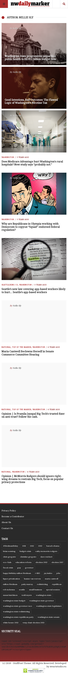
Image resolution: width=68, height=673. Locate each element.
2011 (24, 546)
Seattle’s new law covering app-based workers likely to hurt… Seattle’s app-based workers (33, 290)
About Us (6, 522)
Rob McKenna (9, 589)
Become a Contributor (13, 516)
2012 (32, 546)
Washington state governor (41, 600)
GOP (19, 567)
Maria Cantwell (51, 579)
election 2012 (41, 562)
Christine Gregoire (28, 557)
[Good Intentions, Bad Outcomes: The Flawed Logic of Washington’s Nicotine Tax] (34, 88)
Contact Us (7, 528)
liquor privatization (11, 579)
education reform (23, 562)
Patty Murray (27, 584)
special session (53, 589)
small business (35, 589)
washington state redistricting (16, 611)
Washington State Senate (49, 617)
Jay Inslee (48, 573)
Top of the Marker (21, 347)
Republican (57, 584)
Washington (8, 157)
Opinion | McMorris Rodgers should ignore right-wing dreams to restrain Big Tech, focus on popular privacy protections (33, 479)
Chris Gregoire (9, 557)
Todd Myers (27, 595)
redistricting (42, 584)
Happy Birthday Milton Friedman (17, 573)
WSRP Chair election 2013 (33, 622)
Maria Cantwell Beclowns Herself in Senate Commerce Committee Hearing (28, 353)
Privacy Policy (9, 510)
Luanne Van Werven (32, 579)
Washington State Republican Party (18, 617)
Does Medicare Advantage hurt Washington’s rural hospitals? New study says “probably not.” (32, 163)
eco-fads (7, 562)
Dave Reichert (46, 557)
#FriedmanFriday (10, 546)
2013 (40, 546)
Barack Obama (52, 546)
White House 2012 (11, 622)
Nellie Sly (17, 28)
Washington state (43, 595)
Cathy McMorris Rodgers (46, 551)
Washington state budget (14, 600)
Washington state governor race (17, 606)
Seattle (22, 589)
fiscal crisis (8, 567)
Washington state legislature (49, 606)
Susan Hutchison (10, 595)
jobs (58, 573)
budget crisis (25, 551)
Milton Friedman (10, 584)
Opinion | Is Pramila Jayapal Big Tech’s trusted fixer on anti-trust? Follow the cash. (33, 415)
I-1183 (37, 573)
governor (29, 567)
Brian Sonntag (9, 551)
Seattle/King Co (10, 285)
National (6, 347)
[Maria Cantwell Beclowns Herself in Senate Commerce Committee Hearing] (34, 321)
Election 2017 (57, 562)
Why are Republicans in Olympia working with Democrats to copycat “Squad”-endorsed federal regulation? (31, 226)
